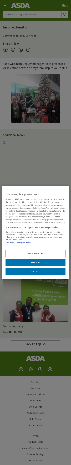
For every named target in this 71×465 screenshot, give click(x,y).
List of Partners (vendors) (18, 242)
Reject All (35, 262)
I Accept (36, 271)
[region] (35, 232)
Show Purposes (35, 253)
